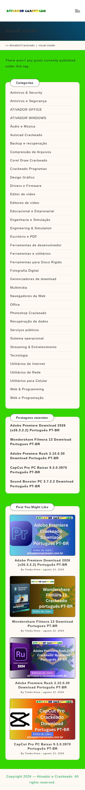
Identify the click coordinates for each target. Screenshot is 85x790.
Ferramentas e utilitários (30, 253)
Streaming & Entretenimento (33, 347)
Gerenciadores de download (33, 279)
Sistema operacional (27, 338)
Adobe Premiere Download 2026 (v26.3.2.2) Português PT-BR (38, 428)
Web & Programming (27, 389)
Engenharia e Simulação (30, 220)
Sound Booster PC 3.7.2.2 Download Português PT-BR (42, 484)
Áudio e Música (22, 126)
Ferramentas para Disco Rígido (36, 262)
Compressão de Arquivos (30, 152)
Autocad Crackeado (26, 135)
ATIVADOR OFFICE (26, 109)
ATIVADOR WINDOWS (28, 118)
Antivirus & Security (26, 92)
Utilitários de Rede (25, 372)
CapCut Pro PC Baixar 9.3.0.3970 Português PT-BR (38, 470)
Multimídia (18, 287)
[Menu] (77, 11)
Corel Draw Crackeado (28, 160)
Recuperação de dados (29, 321)
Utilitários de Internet (27, 364)
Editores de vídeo (24, 203)
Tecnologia (19, 355)
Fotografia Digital (24, 270)
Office (15, 304)
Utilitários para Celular (28, 381)
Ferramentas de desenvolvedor (36, 245)
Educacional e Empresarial (32, 211)
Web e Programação (27, 398)
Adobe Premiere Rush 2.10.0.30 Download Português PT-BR (37, 456)
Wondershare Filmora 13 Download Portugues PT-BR (40, 442)
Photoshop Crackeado (28, 313)
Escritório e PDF (23, 236)
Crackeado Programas (28, 169)
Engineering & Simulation (31, 228)
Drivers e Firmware (26, 186)
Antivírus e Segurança (28, 101)
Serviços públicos (24, 330)
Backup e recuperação (28, 143)
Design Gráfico (22, 177)
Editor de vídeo (22, 194)
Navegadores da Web (28, 296)
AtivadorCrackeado (22, 45)
